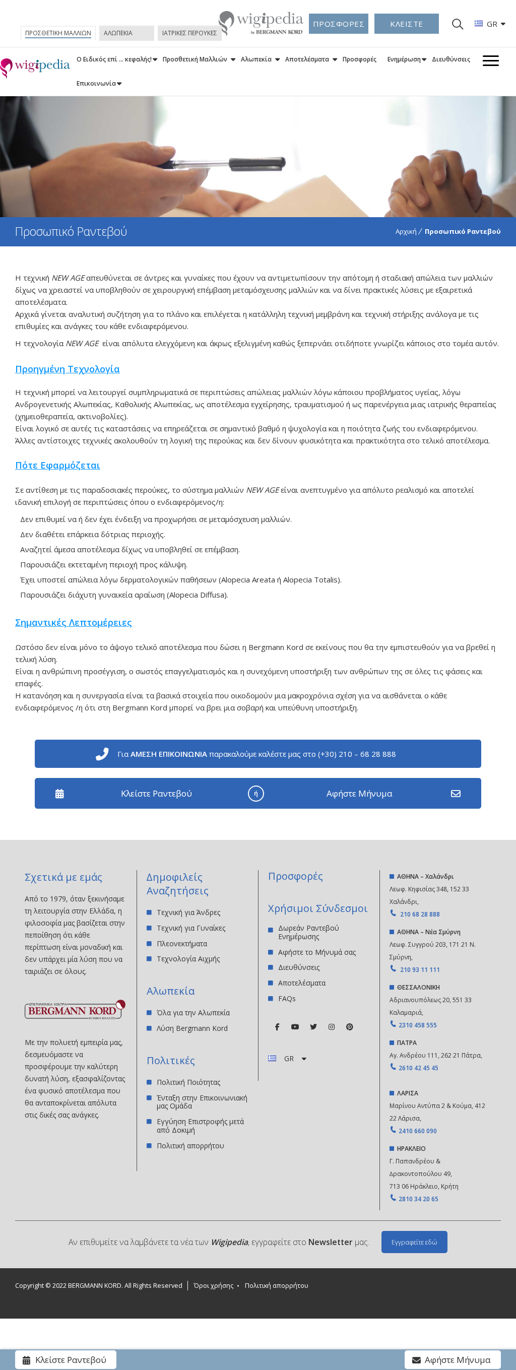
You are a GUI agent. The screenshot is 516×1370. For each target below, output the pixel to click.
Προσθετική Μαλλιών (195, 59)
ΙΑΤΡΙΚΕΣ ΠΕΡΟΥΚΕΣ (189, 33)
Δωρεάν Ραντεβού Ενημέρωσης (308, 932)
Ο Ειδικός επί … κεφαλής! (114, 59)
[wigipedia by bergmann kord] (260, 32)
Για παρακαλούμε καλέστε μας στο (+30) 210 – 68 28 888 (256, 754)
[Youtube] (295, 1026)
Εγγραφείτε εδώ (414, 1242)
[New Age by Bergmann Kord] (35, 68)
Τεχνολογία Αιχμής (188, 958)
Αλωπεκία (256, 59)
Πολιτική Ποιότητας (188, 1082)
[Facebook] (277, 1026)
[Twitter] (313, 1026)
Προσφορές (359, 59)
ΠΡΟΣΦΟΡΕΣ (338, 24)
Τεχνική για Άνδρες (188, 912)
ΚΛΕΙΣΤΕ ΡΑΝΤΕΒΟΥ (406, 26)
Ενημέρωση (404, 59)
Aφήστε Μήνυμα (360, 793)
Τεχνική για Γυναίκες (191, 928)
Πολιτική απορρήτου (190, 1145)
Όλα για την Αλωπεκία (193, 1013)
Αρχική (406, 231)
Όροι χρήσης (213, 1285)
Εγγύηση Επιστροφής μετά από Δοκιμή (200, 1126)
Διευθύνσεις (451, 59)
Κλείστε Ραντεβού (156, 793)
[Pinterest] (350, 1026)
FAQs (287, 998)
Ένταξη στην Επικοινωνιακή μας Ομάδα (202, 1102)
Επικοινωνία (96, 83)
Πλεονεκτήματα (182, 943)
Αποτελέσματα (307, 59)
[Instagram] (331, 1026)
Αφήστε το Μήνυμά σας (317, 952)
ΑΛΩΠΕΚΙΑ (118, 33)
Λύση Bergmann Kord (192, 1028)
